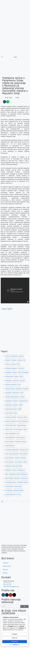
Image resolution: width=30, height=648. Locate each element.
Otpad (15, 405)
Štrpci (14, 372)
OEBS (19, 409)
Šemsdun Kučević (11, 384)
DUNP (16, 458)
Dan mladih (18, 462)
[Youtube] (10, 595)
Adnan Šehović (10, 494)
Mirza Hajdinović (23, 421)
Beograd (12, 474)
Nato (15, 413)
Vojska (13, 360)
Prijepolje (8, 401)
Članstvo (5, 569)
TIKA (18, 364)
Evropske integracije (11, 449)
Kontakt (5, 573)
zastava (21, 356)
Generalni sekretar (20, 441)
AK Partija (8, 490)
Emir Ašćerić (23, 454)
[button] (4, 101)
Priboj (14, 401)
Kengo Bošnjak (21, 425)
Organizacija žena (11, 409)
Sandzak (25, 388)
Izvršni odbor (17, 429)
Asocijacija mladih (22, 482)
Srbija (15, 376)
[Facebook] (3, 595)
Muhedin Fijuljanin (11, 421)
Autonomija (24, 478)
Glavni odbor (9, 441)
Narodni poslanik (10, 417)
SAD (21, 392)
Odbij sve (14, 638)
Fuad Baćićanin (10, 445)
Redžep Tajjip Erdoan (12, 397)
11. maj (18, 494)
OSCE (20, 405)
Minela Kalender (10, 425)
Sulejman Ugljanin (7, 309)
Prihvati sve (14, 641)
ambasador (9, 486)
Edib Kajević (9, 458)
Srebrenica (9, 376)
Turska (13, 364)
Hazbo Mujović (20, 437)
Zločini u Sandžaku (11, 356)
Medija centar (7, 566)
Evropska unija (23, 449)
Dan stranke (9, 462)
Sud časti (21, 368)
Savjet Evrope (10, 388)
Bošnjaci (8, 470)
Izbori (25, 429)
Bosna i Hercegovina (19, 470)
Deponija (23, 458)
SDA (19, 384)
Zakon (7, 360)
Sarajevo (18, 388)
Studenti (8, 372)
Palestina (8, 405)
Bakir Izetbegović (22, 474)
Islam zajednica (10, 433)
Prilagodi (14, 634)
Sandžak (8, 392)
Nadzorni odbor (22, 417)
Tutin (7, 364)
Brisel (25, 462)
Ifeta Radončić (10, 437)
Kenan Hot (9, 429)
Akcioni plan (17, 486)
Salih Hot (15, 392)
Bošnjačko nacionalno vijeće (14, 466)
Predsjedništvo (23, 401)
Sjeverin (15, 380)
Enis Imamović (13, 454)
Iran (18, 433)
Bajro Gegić (9, 478)
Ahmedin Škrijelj (18, 490)
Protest (22, 397)
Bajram (16, 478)
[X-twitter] (14, 595)
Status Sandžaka (23, 372)
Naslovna (5, 563)
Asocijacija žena (10, 482)
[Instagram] (7, 595)
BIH (7, 474)
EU (6, 454)
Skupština (8, 380)
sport (21, 376)
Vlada (19, 360)
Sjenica (22, 380)
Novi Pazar (9, 413)
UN (24, 360)
